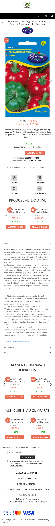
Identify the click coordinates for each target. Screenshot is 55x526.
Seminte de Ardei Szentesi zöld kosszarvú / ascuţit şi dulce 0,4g (40, 420)
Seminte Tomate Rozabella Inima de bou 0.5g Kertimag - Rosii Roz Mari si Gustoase (15, 380)
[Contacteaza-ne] (39, 16)
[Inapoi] (2, 22)
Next (51, 79)
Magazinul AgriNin (26, 473)
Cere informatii (37, 167)
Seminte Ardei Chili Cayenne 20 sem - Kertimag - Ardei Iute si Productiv (15, 210)
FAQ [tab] (5, 352)
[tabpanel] (27, 77)
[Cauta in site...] (52, 16)
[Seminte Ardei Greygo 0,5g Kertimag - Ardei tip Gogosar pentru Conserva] (27, 77)
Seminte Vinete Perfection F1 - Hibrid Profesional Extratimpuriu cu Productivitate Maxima (40, 380)
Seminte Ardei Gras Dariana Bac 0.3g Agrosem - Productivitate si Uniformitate (39, 210)
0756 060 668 (29, 495)
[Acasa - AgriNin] (27, 6)
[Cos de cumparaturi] (46, 16)
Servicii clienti (26, 478)
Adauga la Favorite (17, 167)
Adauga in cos (34, 153)
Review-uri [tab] (9, 347)
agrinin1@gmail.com (29, 499)
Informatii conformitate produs (16, 342)
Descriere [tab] (7, 243)
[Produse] (3, 17)
